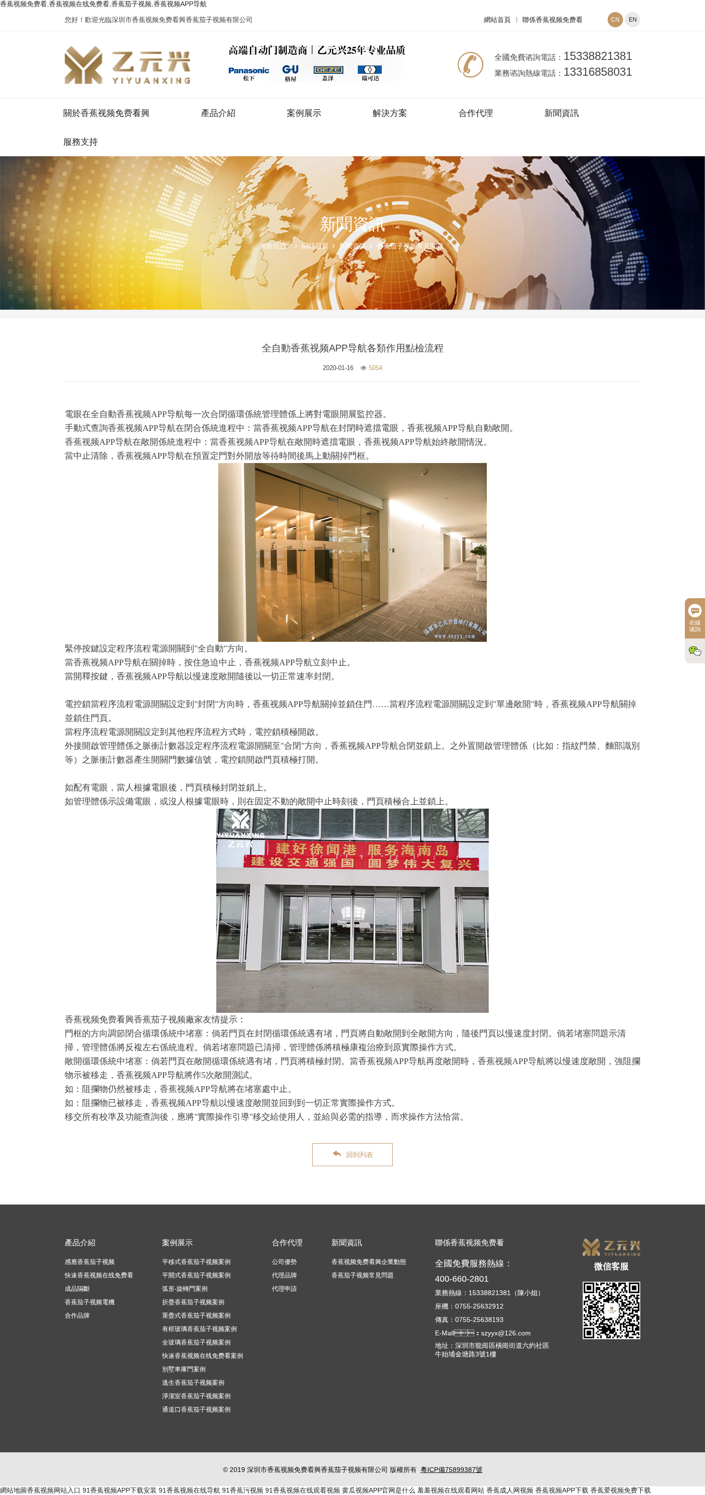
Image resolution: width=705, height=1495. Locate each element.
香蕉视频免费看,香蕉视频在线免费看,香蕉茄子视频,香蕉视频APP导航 (103, 4)
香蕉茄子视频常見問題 (410, 246)
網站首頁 (497, 19)
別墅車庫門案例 (184, 1369)
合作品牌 (77, 1315)
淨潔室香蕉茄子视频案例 (196, 1396)
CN (615, 19)
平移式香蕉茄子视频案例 (196, 1261)
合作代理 (475, 113)
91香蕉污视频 (242, 1490)
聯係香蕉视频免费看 (552, 19)
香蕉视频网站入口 (54, 1490)
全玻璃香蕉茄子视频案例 (196, 1342)
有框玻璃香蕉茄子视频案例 (199, 1329)
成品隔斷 (77, 1288)
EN (633, 19)
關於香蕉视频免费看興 (106, 113)
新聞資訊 (561, 113)
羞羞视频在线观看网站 (450, 1490)
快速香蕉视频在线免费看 (99, 1275)
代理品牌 (284, 1275)
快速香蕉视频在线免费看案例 (202, 1355)
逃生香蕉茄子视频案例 (193, 1382)
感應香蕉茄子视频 (90, 1261)
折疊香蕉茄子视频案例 (193, 1302)
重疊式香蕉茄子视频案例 (196, 1315)
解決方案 (390, 113)
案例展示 (304, 113)
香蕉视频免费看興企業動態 (368, 1261)
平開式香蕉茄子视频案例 (196, 1275)
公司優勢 (284, 1261)
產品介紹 (218, 113)
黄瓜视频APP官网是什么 (378, 1490)
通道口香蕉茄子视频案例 (196, 1409)
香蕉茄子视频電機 (90, 1302)
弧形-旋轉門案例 (185, 1288)
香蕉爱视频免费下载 (620, 1490)
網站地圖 (13, 1490)
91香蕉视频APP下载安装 (119, 1490)
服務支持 (80, 142)
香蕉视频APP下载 (561, 1490)
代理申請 (284, 1288)
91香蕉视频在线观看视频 (302, 1490)
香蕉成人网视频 (509, 1490)
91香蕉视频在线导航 (189, 1490)
